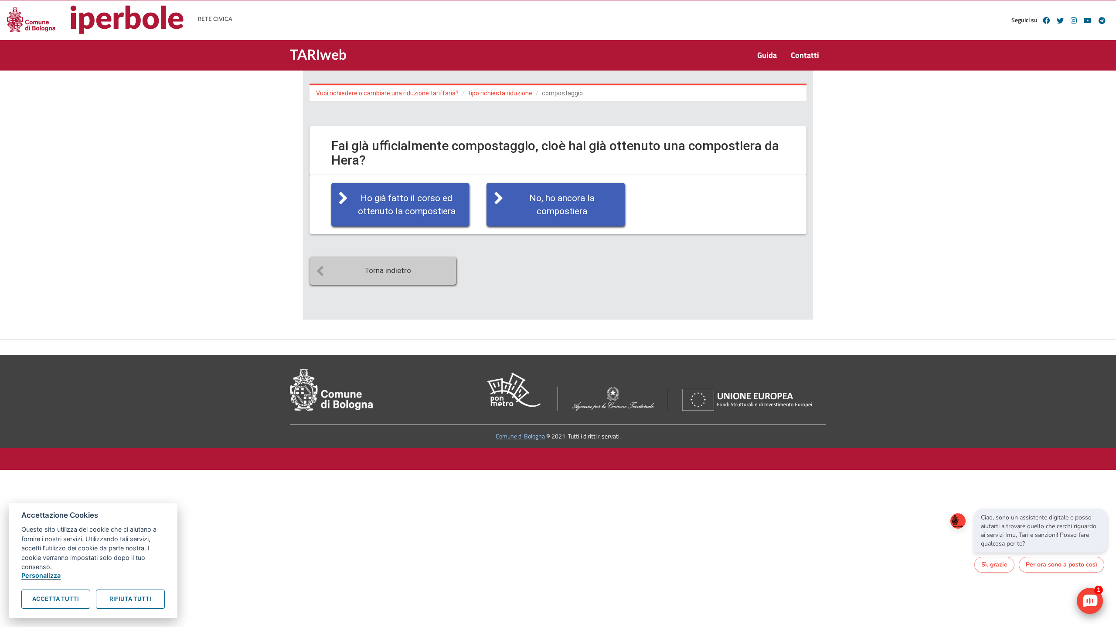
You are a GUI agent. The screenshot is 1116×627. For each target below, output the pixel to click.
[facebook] (1046, 20)
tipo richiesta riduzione (500, 93)
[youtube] (1087, 20)
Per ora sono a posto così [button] (1061, 564)
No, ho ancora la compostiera (562, 204)
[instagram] (1073, 20)
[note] (1040, 531)
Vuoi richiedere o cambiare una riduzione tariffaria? (387, 93)
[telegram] (1102, 20)
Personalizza (41, 575)
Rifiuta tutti (130, 598)
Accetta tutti (55, 598)
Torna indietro (387, 270)
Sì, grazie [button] (994, 564)
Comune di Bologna (520, 436)
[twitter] (1060, 20)
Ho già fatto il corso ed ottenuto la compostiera (407, 204)
